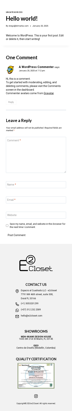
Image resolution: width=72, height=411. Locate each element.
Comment (14, 140)
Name (11, 184)
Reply (11, 102)
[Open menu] (68, 6)
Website (12, 215)
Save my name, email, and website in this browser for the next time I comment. (37, 225)
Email (11, 199)
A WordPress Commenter (36, 67)
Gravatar (49, 93)
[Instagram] (36, 396)
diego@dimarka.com (19, 26)
